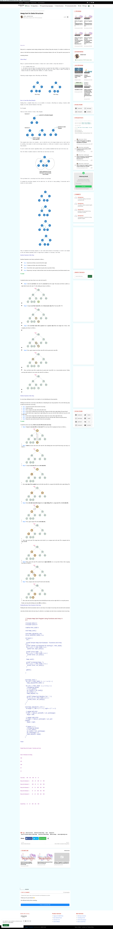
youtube (89, 111)
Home (28, 6)
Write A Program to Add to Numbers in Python (84, 141)
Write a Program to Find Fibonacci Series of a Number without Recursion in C (79, 40)
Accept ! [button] (6, 925)
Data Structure (59, 6)
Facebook (30, 838)
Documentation (41, 2)
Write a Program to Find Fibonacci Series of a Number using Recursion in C (88, 40)
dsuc (47, 832)
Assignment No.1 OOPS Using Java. (79, 76)
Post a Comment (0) (45, 904)
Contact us (26, 2)
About (79, 927)
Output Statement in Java (87, 76)
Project (85, 6)
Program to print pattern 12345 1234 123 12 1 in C (84, 149)
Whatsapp (43, 838)
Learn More (10, 922)
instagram (80, 111)
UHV (80, 6)
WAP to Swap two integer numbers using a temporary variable (84, 166)
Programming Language (47, 6)
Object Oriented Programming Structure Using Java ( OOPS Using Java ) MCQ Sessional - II (88, 93)
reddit (89, 418)
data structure (29, 832)
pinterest (80, 421)
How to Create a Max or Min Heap (29, 834)
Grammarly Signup (82, 919)
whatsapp (89, 108)
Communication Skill (71, 6)
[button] (93, 6)
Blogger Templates (29, 927)
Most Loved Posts (81, 921)
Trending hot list (81, 917)
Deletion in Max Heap (39, 832)
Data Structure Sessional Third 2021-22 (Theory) (45, 863)
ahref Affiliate (56, 921)
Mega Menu (35, 6)
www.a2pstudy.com (28, 10)
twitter (89, 415)
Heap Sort (51, 832)
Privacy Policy (34, 2)
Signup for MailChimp (58, 916)
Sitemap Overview (82, 916)
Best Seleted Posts (57, 917)
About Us (21, 2)
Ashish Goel (83, 54)
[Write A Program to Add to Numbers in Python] (83, 128)
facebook (80, 108)
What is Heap (53, 834)
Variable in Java (78, 89)
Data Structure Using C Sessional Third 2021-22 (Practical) (26, 863)
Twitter (36, 838)
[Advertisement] (46, 29)
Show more (66, 850)
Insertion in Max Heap (43, 834)
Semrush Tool (56, 919)
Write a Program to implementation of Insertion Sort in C (88, 23)
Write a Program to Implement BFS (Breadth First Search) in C (61, 863)
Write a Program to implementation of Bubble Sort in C (79, 23)
